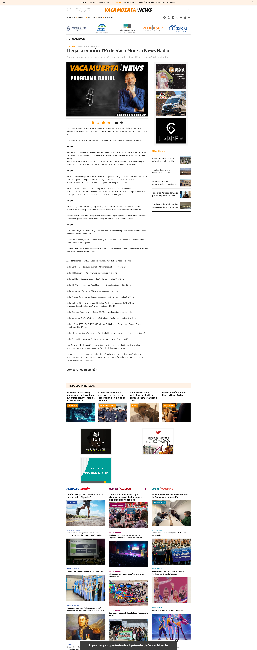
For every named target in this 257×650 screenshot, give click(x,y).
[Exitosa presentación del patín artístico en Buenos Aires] (171, 539)
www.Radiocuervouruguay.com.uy (100, 339)
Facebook (164, 18)
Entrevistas (169, 406)
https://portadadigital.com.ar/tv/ (80, 306)
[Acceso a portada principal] (19, 2)
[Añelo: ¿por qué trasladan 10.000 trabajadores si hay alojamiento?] (185, 157)
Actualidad (71, 46)
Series (134, 406)
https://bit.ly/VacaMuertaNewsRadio (89, 345)
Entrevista (70, 17)
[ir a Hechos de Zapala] (120, 489)
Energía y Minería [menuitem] (146, 2)
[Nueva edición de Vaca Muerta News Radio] (176, 403)
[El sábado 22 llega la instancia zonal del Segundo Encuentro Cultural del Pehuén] (128, 542)
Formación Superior (73, 530)
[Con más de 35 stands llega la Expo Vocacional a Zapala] (128, 619)
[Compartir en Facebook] (92, 122)
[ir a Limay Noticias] (162, 489)
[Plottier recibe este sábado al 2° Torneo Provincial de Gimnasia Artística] (171, 578)
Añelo (100, 17)
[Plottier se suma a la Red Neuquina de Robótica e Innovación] (171, 500)
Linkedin (172, 18)
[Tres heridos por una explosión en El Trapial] (185, 168)
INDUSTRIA (81, 17)
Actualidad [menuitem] (117, 2)
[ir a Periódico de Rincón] (78, 489)
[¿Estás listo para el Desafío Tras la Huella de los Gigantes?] (85, 500)
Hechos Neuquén (117, 505)
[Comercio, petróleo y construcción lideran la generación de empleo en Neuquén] (112, 403)
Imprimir (121, 122)
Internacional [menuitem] (130, 2)
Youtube (181, 18)
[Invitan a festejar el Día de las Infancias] (171, 614)
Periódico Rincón (72, 569)
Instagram (168, 18)
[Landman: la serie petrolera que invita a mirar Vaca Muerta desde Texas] (144, 403)
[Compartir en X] (98, 122)
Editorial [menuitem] (171, 2)
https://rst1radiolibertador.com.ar (107, 333)
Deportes (72, 502)
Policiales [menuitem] (160, 2)
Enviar (116, 122)
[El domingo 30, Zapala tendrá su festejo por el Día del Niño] (128, 580)
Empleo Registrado (107, 406)
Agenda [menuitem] (84, 2)
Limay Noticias (159, 502)
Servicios (91, 17)
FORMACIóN (109, 17)
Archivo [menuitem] (93, 2)
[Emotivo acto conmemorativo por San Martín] (85, 575)
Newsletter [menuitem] (104, 2)
